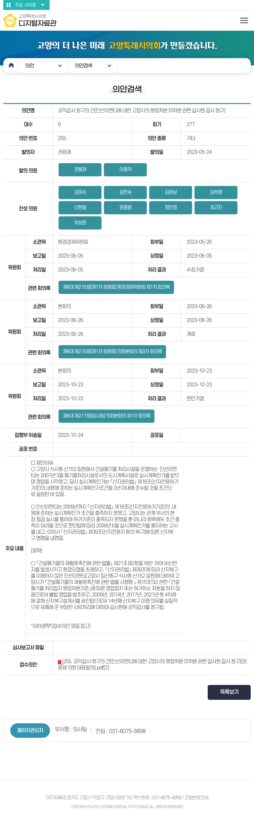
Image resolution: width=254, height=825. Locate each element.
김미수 (80, 192)
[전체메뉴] (244, 20)
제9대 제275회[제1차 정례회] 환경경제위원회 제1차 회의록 (116, 287)
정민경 (171, 207)
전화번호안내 (196, 798)
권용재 (80, 169)
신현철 (80, 207)
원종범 (125, 207)
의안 (29, 65)
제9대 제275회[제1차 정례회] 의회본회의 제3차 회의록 (112, 351)
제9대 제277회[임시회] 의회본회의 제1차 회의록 (106, 416)
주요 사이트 (25, 5)
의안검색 (83, 65)
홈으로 (11, 65)
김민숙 (125, 192)
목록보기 (229, 692)
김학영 (216, 192)
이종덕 (125, 169)
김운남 (171, 192)
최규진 (216, 207)
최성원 (80, 223)
